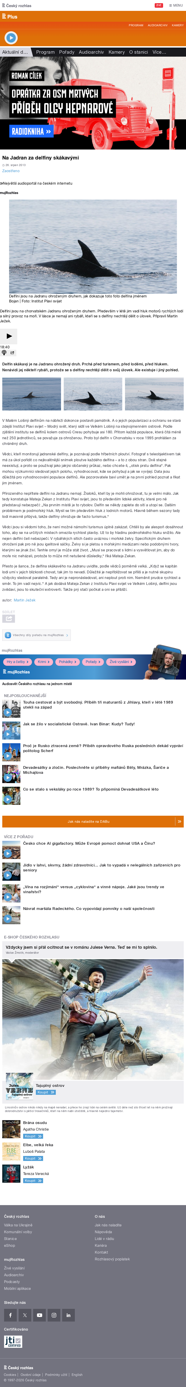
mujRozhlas (12, 650)
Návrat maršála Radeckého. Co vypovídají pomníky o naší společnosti (89, 908)
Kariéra (101, 1245)
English (77, 1375)
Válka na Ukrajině (18, 1225)
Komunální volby (18, 1232)
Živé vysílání (119, 662)
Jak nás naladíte (108, 1225)
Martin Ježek (25, 600)
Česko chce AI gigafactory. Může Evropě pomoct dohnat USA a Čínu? (89, 843)
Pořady (66, 52)
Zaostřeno (11, 171)
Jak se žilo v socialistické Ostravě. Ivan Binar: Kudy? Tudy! (79, 724)
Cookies (10, 1375)
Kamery (178, 25)
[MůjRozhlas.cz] (9, 193)
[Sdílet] (12, 353)
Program (136, 25)
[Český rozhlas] (16, 5)
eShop (9, 1245)
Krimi (42, 662)
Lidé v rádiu (104, 1239)
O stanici (138, 52)
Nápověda (103, 1232)
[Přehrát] (8, 336)
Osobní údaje (31, 1375)
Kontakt (101, 1252)
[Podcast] (4, 353)
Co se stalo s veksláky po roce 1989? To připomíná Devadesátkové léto (91, 789)
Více (159, 52)
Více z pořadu (18, 837)
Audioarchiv (157, 25)
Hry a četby (16, 662)
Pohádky (66, 662)
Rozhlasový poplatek (112, 1259)
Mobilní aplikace (17, 1288)
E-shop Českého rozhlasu (31, 937)
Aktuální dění (15, 52)
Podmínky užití (56, 1375)
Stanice (10, 1239)
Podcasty (12, 1282)
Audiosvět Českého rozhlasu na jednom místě (37, 684)
